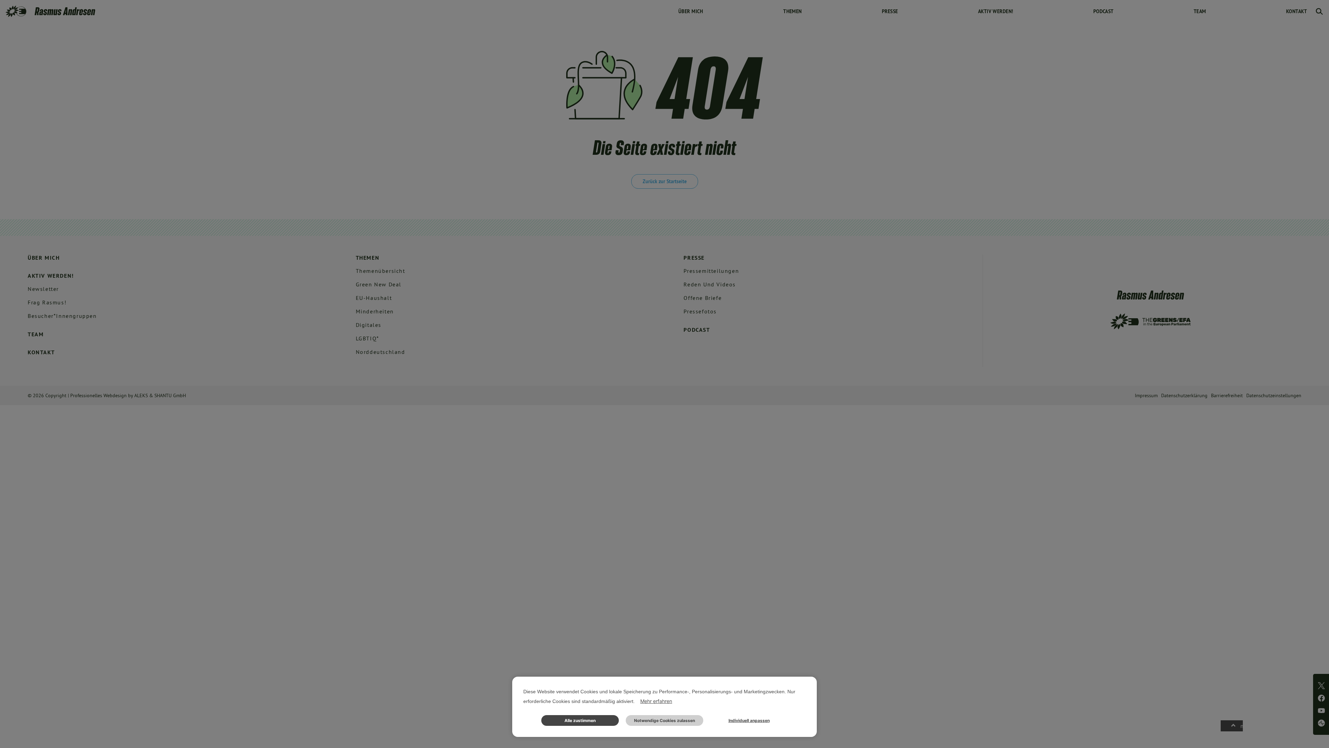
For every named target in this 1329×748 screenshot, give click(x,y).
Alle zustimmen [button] (580, 720)
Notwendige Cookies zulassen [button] (664, 720)
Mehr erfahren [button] (656, 701)
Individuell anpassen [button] (749, 720)
